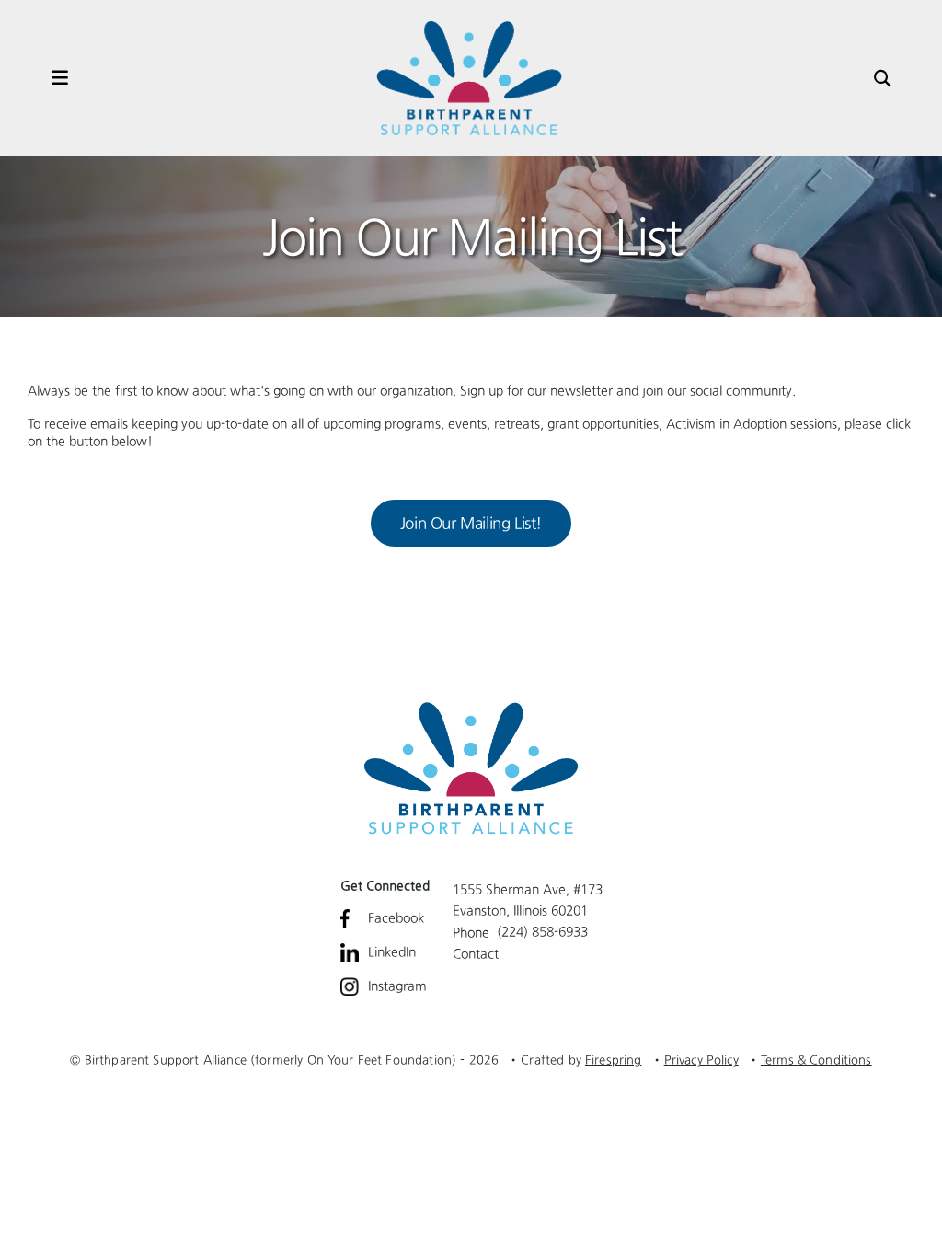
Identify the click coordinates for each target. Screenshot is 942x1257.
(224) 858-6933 (542, 931)
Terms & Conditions (816, 1060)
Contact (476, 953)
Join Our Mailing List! (471, 522)
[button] (41, 78)
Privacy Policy (701, 1060)
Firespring (613, 1060)
